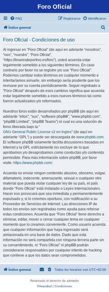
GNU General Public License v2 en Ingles (37, 132)
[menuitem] (16, 18)
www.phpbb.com (90, 137)
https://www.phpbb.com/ (32, 163)
